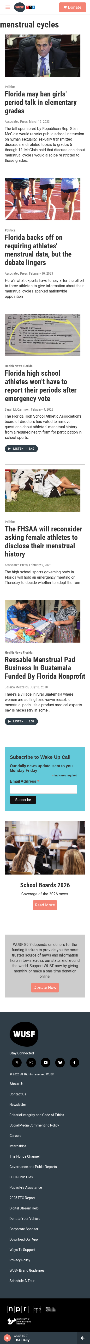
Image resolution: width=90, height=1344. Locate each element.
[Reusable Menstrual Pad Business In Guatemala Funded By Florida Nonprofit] (42, 621)
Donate (74, 7)
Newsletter (18, 1104)
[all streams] (83, 1338)
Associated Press (16, 121)
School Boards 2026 (45, 885)
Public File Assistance (26, 1187)
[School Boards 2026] (45, 848)
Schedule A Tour (22, 1281)
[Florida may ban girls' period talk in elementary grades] (42, 55)
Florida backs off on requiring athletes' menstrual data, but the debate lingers (38, 250)
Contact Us (18, 1094)
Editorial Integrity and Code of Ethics (37, 1115)
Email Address (25, 781)
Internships (18, 1146)
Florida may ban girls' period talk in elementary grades (41, 102)
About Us (17, 1084)
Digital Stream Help (24, 1208)
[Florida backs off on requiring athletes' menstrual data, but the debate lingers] (42, 199)
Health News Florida (19, 366)
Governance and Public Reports (33, 1167)
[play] (7, 1338)
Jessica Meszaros (17, 687)
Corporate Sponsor (24, 1229)
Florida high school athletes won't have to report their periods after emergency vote (41, 385)
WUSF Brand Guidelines (27, 1270)
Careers (16, 1136)
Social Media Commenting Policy (34, 1125)
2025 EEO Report (22, 1198)
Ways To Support (22, 1250)
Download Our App (24, 1239)
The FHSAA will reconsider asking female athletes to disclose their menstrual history (43, 541)
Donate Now (45, 987)
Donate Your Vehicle (25, 1219)
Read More (45, 905)
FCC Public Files (21, 1177)
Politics (10, 87)
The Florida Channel (25, 1156)
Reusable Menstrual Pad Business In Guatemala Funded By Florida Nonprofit (45, 668)
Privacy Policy (20, 1260)
